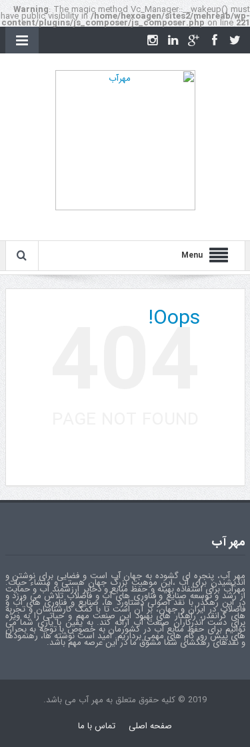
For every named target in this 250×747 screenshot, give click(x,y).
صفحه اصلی (150, 726)
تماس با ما (96, 726)
